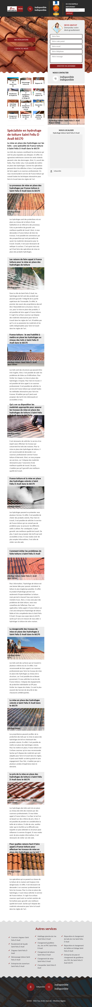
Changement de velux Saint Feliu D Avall (45, 960)
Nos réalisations (21, 40)
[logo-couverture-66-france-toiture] (12, 8)
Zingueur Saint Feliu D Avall (19, 952)
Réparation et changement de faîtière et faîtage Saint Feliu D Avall (74, 948)
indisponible (40, 7)
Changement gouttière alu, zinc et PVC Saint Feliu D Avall (47, 945)
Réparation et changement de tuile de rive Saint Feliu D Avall (74, 939)
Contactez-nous (21, 49)
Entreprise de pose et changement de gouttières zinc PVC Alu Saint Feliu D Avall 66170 (73, 959)
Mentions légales (59, 1001)
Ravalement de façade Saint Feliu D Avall (19, 945)
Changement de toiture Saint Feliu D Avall (46, 953)
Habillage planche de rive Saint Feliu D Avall (47, 938)
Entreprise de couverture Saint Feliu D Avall (20, 965)
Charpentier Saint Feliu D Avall (47, 966)
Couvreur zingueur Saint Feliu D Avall (20, 939)
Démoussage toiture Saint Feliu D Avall (20, 958)
